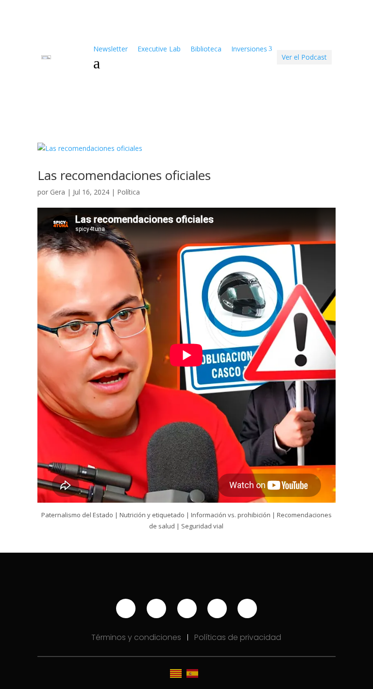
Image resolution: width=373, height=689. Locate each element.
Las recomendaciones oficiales (124, 175)
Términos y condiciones (137, 637)
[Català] (178, 672)
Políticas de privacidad (237, 637)
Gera (57, 192)
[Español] (194, 672)
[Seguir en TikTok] (217, 608)
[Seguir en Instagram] (156, 608)
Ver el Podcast (304, 57)
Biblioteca (205, 48)
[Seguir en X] (247, 608)
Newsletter (110, 48)
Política (128, 192)
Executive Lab (159, 48)
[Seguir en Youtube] (126, 608)
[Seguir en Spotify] (187, 608)
